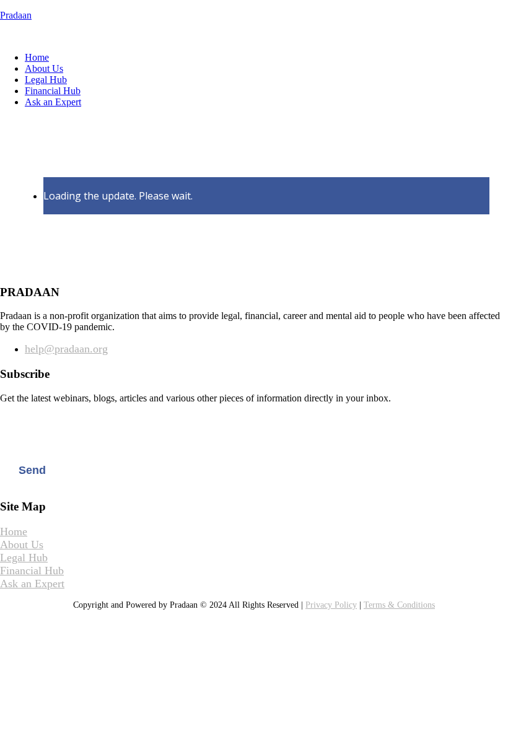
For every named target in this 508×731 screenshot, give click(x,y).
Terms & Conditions (399, 605)
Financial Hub (53, 90)
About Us (44, 68)
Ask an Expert (53, 102)
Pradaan (16, 15)
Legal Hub (46, 79)
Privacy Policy (331, 605)
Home (37, 57)
